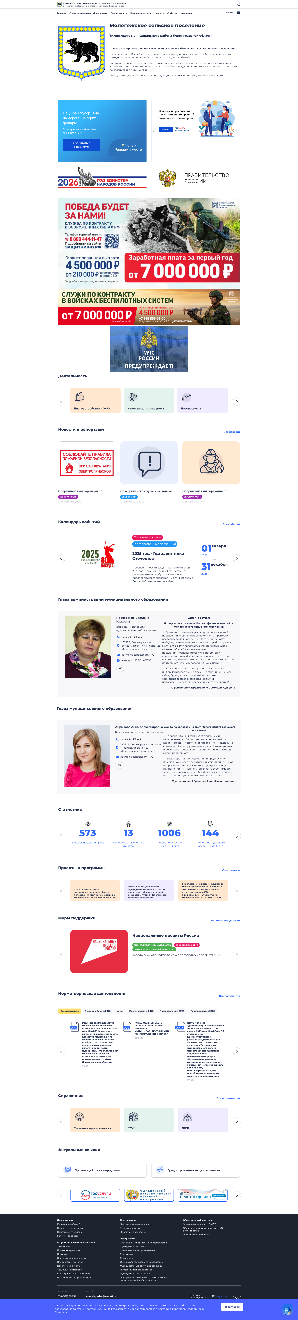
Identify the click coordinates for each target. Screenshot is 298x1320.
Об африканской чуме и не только (146, 491)
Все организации (228, 1098)
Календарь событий (68, 1224)
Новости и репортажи (70, 1228)
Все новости (232, 431)
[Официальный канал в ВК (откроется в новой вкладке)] (237, 1298)
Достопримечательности (71, 1258)
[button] (237, 402)
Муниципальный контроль (135, 1273)
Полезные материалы (69, 1232)
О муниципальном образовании (88, 13)
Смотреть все (231, 870)
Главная (61, 13)
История (62, 1254)
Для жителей (65, 1220)
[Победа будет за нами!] (149, 243)
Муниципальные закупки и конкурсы (141, 1265)
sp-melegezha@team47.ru (101, 1296)
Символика (63, 1246)
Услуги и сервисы (67, 1235)
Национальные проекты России (165, 935)
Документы (126, 1254)
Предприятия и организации (74, 1277)
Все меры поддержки (225, 920)
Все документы (229, 996)
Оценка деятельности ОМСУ (199, 1224)
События (172, 13)
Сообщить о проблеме (81, 144)
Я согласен (232, 1306)
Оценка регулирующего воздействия (141, 1262)
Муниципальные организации (137, 1250)
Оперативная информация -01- (81, 491)
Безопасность (68, 497)
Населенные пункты (68, 1265)
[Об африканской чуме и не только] (149, 462)
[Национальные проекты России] (99, 951)
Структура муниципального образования (143, 1242)
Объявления (129, 497)
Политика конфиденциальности (198, 1298)
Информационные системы (136, 1269)
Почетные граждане (68, 1250)
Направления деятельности (136, 1224)
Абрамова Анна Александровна (139, 727)
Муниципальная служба (133, 1246)
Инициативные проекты (197, 1234)
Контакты (186, 13)
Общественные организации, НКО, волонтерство (203, 1229)
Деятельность (119, 13)
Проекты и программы (133, 1232)
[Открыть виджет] (287, 1309)
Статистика (126, 1258)
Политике (61, 1312)
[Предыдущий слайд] (153, 131)
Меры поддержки (140, 13)
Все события (231, 524)
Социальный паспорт (69, 1269)
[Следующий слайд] (238, 131)
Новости (159, 13)
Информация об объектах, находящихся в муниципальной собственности (143, 1278)
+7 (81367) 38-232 (66, 1296)
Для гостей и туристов (70, 1262)
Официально (127, 1238)
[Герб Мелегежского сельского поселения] (81, 53)
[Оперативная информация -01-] (87, 462)
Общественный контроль (198, 1220)
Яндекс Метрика (119, 1305)
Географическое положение (73, 1273)
